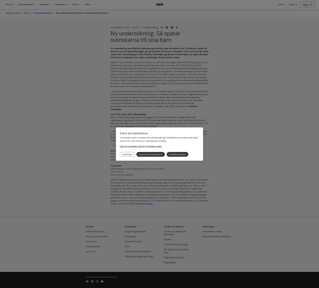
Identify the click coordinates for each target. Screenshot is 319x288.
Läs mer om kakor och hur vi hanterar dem (141, 146)
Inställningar (127, 154)
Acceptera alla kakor (177, 154)
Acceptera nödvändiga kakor (151, 154)
